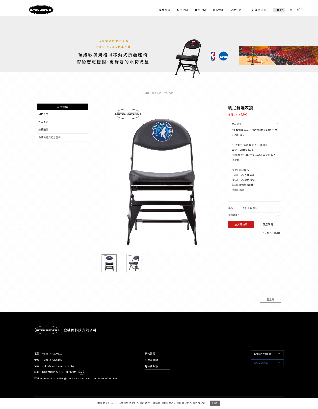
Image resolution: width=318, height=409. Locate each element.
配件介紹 (182, 10)
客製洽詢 (260, 10)
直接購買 (268, 224)
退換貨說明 (151, 359)
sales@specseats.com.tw (58, 366)
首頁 (147, 92)
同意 (215, 403)
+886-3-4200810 (52, 353)
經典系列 (43, 121)
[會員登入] (291, 9)
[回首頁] (41, 9)
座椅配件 (43, 129)
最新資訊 (218, 10)
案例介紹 (200, 10)
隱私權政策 (151, 366)
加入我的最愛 (273, 233)
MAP (81, 372)
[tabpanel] (159, 47)
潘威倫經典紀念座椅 (49, 137)
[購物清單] (297, 9)
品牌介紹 (236, 10)
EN (277, 10)
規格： (231, 207)
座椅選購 (164, 10)
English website (262, 353)
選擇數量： (234, 215)
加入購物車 (241, 224)
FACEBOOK (261, 362)
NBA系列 (168, 92)
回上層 (271, 299)
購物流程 (150, 353)
